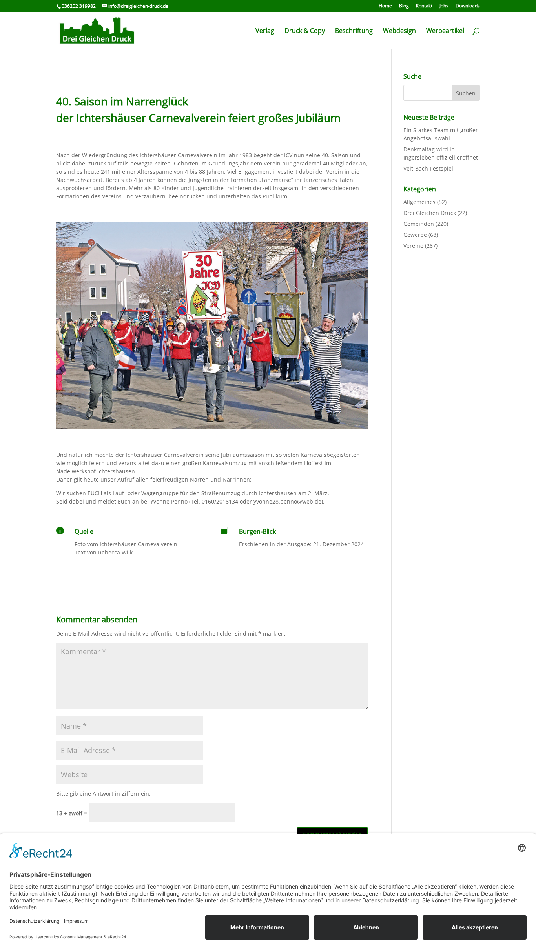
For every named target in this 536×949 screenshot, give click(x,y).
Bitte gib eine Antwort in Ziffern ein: (103, 793)
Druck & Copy (304, 31)
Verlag (264, 31)
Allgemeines (419, 201)
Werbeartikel (445, 31)
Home (385, 6)
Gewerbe (415, 234)
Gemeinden (418, 223)
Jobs (443, 6)
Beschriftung (354, 31)
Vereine (413, 245)
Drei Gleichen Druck (429, 212)
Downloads (468, 6)
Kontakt (424, 6)
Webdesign (399, 31)
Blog (404, 6)
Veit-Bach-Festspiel (428, 168)
